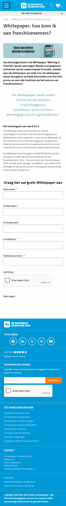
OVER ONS (8, 478)
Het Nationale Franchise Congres (19, 421)
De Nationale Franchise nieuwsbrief (20, 425)
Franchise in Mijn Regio (14, 437)
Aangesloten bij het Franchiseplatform (21, 441)
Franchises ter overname (15, 429)
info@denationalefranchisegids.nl (19, 469)
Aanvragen (9, 296)
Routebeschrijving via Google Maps (20, 482)
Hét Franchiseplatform (18, 407)
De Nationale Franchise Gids (33, 5)
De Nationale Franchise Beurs (17, 417)
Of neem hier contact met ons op (19, 486)
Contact (9, 450)
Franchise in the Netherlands (17, 433)
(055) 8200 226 (10, 466)
